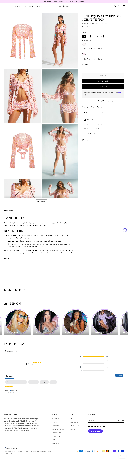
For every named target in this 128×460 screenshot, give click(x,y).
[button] (94, 356)
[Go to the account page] (119, 6)
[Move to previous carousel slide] (117, 278)
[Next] (89, 1)
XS (84, 36)
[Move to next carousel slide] (122, 278)
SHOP (71, 419)
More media (41, 201)
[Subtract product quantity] (84, 69)
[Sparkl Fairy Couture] (64, 6)
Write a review (119, 375)
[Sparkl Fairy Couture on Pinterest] (95, 427)
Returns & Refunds (58, 429)
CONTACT (72, 429)
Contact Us (55, 426)
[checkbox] (53, 382)
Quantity (85, 65)
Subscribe (120, 420)
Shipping (85, 107)
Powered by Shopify (8, 453)
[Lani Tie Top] (93, 54)
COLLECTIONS (74, 422)
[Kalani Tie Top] (93, 43)
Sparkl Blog (55, 443)
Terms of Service (57, 436)
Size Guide (90, 120)
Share (87, 140)
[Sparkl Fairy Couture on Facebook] (89, 427)
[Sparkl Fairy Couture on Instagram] (92, 427)
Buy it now (103, 87)
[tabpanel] (64, 392)
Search (54, 440)
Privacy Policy (56, 433)
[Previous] (39, 1)
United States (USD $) (11, 448)
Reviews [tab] (9, 376)
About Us (55, 422)
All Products (56, 419)
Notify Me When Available (93, 48)
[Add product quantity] (89, 69)
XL (101, 36)
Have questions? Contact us (94, 129)
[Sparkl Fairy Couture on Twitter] (101, 427)
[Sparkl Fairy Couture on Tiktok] (98, 427)
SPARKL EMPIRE (75, 426)
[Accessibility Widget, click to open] (125, 230)
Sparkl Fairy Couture (88, 23)
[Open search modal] (115, 6)
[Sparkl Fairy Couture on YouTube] (104, 427)
